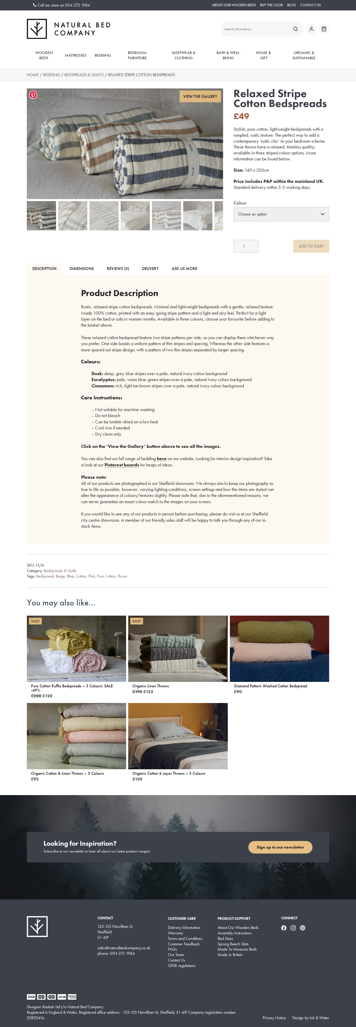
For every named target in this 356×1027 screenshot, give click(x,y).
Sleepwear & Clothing (183, 55)
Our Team (176, 954)
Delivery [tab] (150, 268)
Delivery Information (184, 927)
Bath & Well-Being (228, 55)
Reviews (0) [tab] (118, 268)
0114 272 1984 (77, 5)
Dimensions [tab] (82, 268)
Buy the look (271, 5)
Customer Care (182, 918)
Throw (122, 576)
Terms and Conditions (185, 938)
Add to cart (311, 246)
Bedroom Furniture (137, 55)
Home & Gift (263, 55)
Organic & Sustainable (304, 55)
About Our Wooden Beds (234, 5)
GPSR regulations (181, 965)
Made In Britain (230, 954)
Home (33, 74)
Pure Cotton (106, 576)
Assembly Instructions (235, 933)
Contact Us (310, 5)
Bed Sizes (225, 938)
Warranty (175, 933)
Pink (91, 576)
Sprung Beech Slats (233, 944)
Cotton (81, 576)
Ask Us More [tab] (184, 268)
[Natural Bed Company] (68, 29)
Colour (240, 203)
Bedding (103, 55)
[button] (200, 96)
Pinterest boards (122, 465)
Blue (70, 576)
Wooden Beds (44, 55)
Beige (60, 576)
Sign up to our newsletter (280, 847)
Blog (291, 5)
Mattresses (76, 55)
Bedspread (45, 576)
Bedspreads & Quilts (84, 74)
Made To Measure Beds (237, 949)
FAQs (172, 949)
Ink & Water (319, 1017)
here (162, 458)
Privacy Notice (274, 1017)
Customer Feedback (184, 944)
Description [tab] (44, 268)
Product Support (234, 918)
